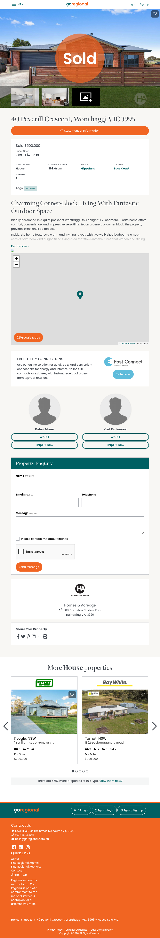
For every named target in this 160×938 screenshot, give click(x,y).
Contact (16, 870)
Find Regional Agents (25, 863)
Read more (19, 246)
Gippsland (88, 168)
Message (22, 513)
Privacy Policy (54, 930)
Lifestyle (30, 188)
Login (132, 4)
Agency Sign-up (133, 810)
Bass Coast (121, 168)
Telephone (89, 494)
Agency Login (105, 810)
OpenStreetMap (128, 343)
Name (20, 475)
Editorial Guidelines (76, 930)
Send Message (29, 567)
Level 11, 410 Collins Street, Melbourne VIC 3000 (44, 831)
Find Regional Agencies (26, 866)
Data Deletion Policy (102, 930)
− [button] (16, 264)
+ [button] (16, 258)
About (15, 859)
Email (20, 494)
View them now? (110, 780)
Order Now (123, 374)
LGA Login (82, 810)
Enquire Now (44, 444)
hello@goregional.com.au (32, 839)
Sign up (144, 4)
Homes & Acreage (80, 605)
